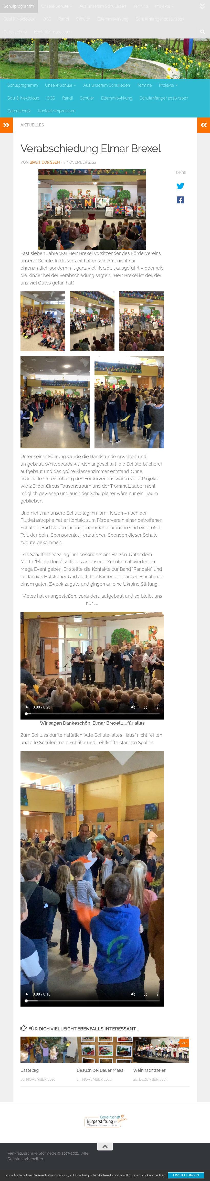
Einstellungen (186, 1175)
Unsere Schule (54, 6)
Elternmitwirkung (113, 19)
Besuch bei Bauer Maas (100, 1070)
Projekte (162, 6)
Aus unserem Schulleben (102, 6)
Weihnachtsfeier (149, 1070)
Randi (63, 19)
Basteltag (29, 1070)
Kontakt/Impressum (53, 31)
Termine (140, 6)
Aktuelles (32, 125)
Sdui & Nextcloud (20, 19)
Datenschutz (15, 31)
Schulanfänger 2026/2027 (160, 19)
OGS (47, 19)
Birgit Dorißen (45, 162)
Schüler (83, 19)
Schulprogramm (19, 6)
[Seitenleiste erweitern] (6, 125)
